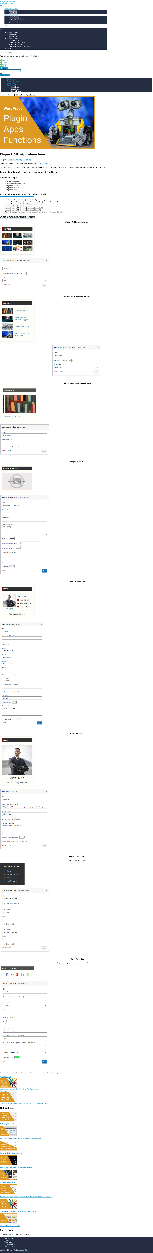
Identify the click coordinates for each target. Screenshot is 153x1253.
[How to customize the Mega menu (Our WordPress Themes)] (8, 1135)
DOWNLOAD (42, 163)
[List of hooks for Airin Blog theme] (8, 1150)
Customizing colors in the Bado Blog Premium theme (19, 1089)
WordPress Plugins (11, 15)
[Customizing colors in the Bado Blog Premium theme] (8, 1208)
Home (2, 95)
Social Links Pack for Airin (87, 963)
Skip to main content (7, 1)
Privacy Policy (9, 1244)
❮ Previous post (5, 1077)
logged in (12, 1234)
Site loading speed (6, 3)
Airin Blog (13, 11)
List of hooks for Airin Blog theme (11, 1153)
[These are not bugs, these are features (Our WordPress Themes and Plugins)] (8, 1193)
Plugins (10, 95)
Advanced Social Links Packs (19, 23)
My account (8, 25)
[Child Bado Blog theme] (8, 1179)
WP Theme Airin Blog (20, 1250)
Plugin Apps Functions (17, 19)
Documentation (9, 1238)
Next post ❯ (4, 1091)
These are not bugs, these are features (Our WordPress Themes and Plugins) (26, 1197)
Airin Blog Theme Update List (10, 1124)
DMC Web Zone (6, 52)
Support (7, 1240)
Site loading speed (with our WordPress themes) (16, 1167)
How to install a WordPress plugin (47, 1073)
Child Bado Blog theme (8, 1182)
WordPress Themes (11, 9)
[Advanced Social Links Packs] (8, 1223)
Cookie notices (9, 1246)
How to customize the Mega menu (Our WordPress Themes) (20, 1138)
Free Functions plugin (16, 21)
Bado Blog (13, 13)
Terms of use (9, 1242)
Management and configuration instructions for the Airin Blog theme (24, 1103)
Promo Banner (14, 17)
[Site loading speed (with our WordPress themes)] (8, 1164)
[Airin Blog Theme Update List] (8, 1121)
